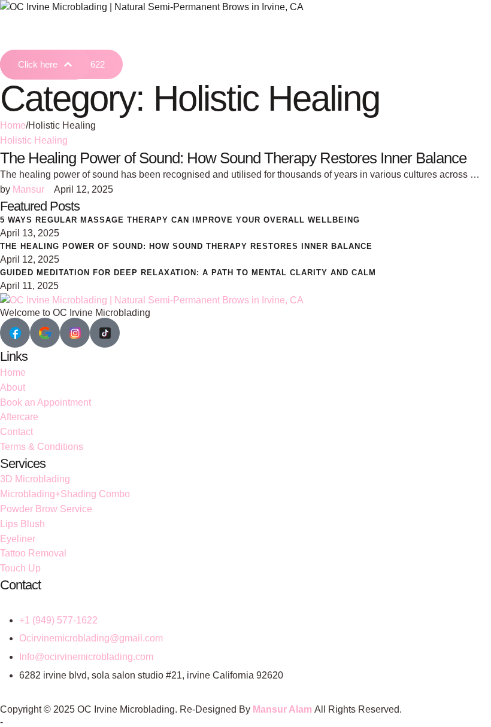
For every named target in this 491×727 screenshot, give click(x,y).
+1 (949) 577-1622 (58, 620)
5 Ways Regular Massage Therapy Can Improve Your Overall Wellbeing (180, 219)
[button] (45, 65)
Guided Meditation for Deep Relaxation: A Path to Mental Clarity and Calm (188, 272)
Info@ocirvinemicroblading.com (86, 657)
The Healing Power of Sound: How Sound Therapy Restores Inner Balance (233, 158)
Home (13, 125)
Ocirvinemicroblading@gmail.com (91, 638)
